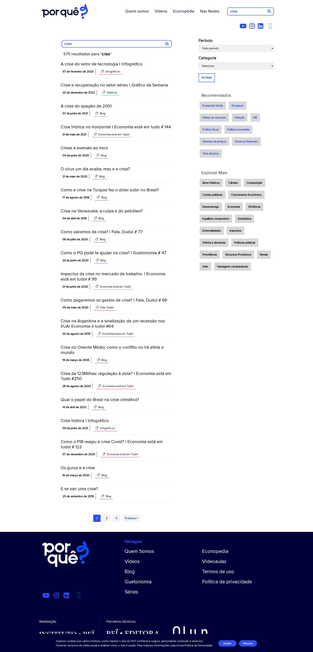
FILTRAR (207, 78)
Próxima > (131, 518)
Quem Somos (139, 551)
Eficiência (254, 207)
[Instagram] (253, 27)
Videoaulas (214, 561)
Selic (205, 266)
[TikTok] (267, 27)
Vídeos (161, 11)
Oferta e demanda (214, 242)
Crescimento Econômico (246, 195)
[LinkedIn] (262, 27)
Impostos (235, 230)
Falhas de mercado (214, 117)
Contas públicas (212, 195)
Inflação (240, 117)
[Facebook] (271, 27)
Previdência (210, 254)
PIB (255, 117)
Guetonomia (138, 582)
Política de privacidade (227, 582)
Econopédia (183, 11)
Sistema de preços (214, 141)
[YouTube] (244, 27)
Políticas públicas (244, 242)
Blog (130, 571)
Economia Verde (213, 105)
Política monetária (238, 129)
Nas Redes (209, 11)
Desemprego (211, 207)
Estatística (244, 219)
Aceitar (227, 643)
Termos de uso (218, 571)
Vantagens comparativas (232, 266)
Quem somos (137, 11)
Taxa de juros (211, 153)
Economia (234, 207)
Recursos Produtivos (238, 254)
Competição (254, 183)
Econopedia (215, 551)
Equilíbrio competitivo (216, 219)
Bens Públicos (211, 183)
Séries (131, 592)
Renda (264, 254)
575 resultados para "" (87, 54)
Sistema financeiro (246, 141)
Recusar (248, 643)
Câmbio (233, 183)
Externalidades (212, 230)
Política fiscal (211, 129)
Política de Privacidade (198, 645)
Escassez (238, 105)
